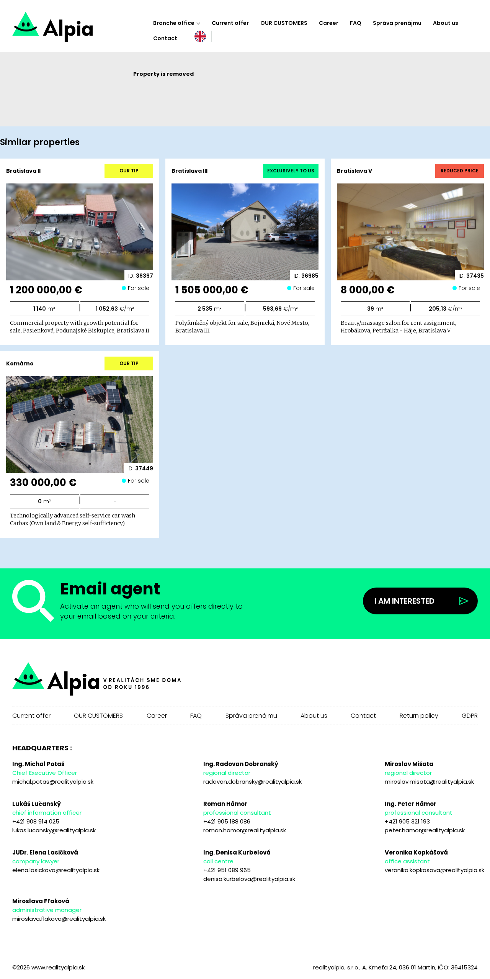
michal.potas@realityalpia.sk (52, 782)
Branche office (173, 23)
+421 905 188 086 (226, 821)
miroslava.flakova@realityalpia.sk (59, 919)
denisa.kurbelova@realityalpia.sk (249, 879)
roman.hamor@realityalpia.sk (244, 830)
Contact (165, 38)
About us (445, 23)
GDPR (470, 716)
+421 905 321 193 (407, 821)
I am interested (404, 601)
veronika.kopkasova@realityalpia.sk (434, 870)
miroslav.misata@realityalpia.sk (429, 782)
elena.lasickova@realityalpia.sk (56, 870)
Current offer (230, 23)
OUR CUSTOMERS (283, 23)
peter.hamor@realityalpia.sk (425, 830)
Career (328, 23)
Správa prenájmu (397, 23)
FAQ (355, 23)
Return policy (419, 716)
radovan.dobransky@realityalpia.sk (252, 782)
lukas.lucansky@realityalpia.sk (54, 830)
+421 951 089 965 (227, 870)
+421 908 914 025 (35, 821)
